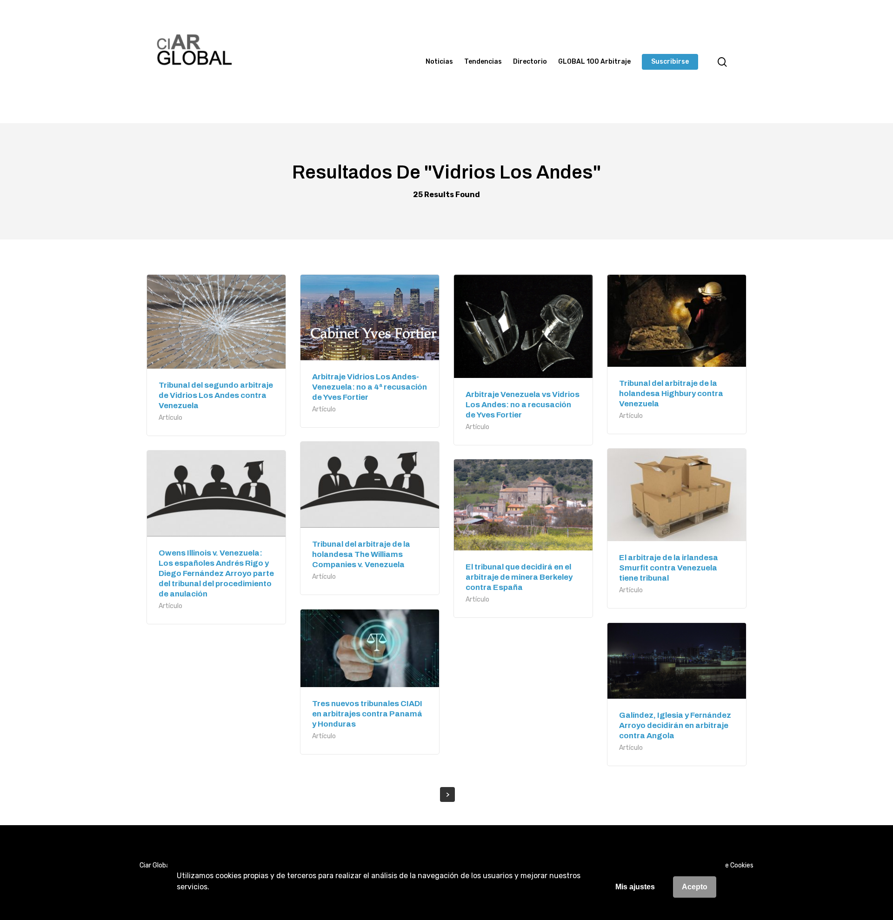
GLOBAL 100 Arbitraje (594, 62)
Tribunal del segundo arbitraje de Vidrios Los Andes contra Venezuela (216, 395)
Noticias (439, 62)
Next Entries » (447, 794)
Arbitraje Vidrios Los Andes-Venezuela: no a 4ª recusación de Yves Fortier (369, 387)
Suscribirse (670, 62)
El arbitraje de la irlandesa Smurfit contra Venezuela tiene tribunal (668, 567)
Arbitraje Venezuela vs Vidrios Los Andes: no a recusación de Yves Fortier (523, 404)
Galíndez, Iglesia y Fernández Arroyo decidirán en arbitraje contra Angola (675, 725)
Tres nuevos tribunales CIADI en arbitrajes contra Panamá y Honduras (367, 713)
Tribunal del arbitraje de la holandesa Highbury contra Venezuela (671, 393)
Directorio (530, 62)
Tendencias (483, 62)
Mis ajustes (635, 887)
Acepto (694, 887)
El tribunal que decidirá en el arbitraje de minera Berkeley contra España (519, 577)
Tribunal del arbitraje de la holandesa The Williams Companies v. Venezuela (361, 554)
